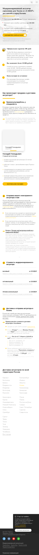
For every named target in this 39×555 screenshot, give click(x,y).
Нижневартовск (8, 402)
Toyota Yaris (14, 545)
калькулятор (31, 327)
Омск (4, 410)
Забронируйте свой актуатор (13, 35)
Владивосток (7, 385)
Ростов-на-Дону (25, 402)
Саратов (22, 410)
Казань (22, 385)
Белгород (6, 380)
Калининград (24, 388)
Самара (22, 405)
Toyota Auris (6, 545)
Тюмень (5, 427)
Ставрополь (24, 412)
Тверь (5, 419)
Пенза (22, 397)
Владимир (6, 388)
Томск (5, 422)
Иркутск (22, 383)
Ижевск (22, 380)
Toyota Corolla (22, 545)
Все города (7, 434)
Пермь (22, 400)
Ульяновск (6, 429)
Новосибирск (7, 407)
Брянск (5, 383)
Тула (4, 424)
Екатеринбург (24, 378)
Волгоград (6, 390)
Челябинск (6, 432)
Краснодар (23, 393)
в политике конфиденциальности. (20, 525)
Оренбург (6, 412)
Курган (5, 400)
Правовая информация (11, 553)
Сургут (5, 417)
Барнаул (5, 378)
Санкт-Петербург (26, 407)
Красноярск (7, 397)
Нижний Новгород (9, 405)
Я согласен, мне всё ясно (23, 530)
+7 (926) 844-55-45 (31, 2)
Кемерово (23, 390)
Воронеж (6, 393)
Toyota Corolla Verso (9, 547)
